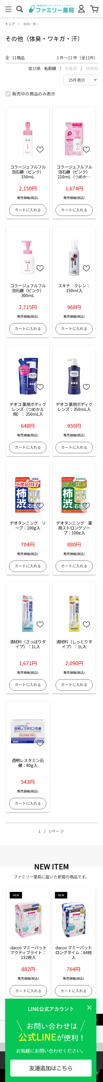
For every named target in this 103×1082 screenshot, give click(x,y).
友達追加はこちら (51, 1068)
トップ (10, 24)
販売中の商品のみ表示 (33, 94)
